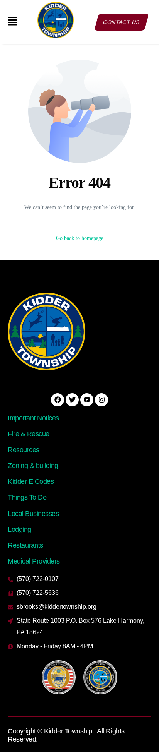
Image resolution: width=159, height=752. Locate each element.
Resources (23, 450)
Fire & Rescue (28, 434)
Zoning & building (33, 465)
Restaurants (25, 545)
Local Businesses (33, 513)
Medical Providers (34, 561)
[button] (12, 21)
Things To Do (27, 497)
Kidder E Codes (31, 481)
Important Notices (33, 418)
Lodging (19, 529)
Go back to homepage (79, 238)
